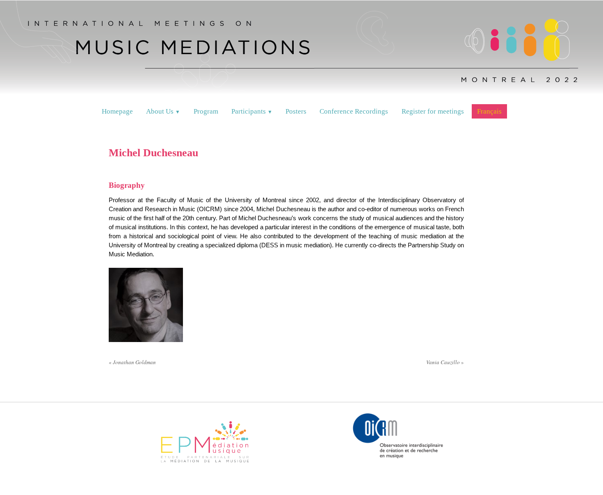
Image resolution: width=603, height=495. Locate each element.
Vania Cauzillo (445, 362)
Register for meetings (433, 111)
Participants (251, 111)
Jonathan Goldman (132, 362)
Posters (296, 111)
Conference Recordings (354, 111)
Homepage (117, 111)
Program (206, 111)
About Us (163, 111)
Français (489, 111)
